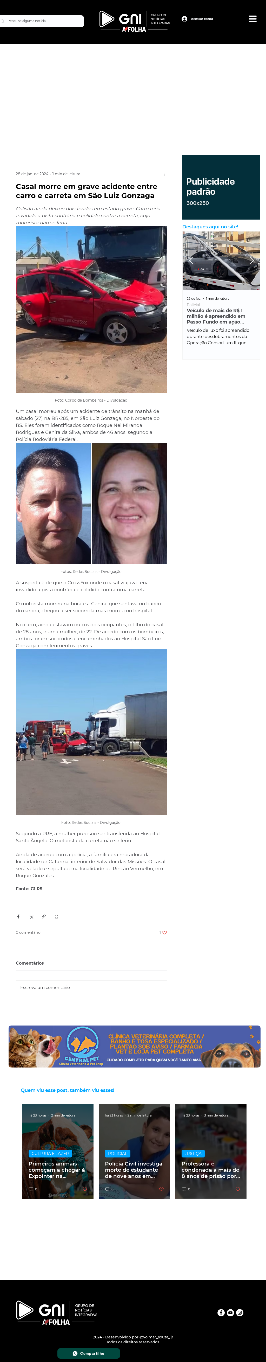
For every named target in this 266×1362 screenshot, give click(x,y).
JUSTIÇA (193, 1153)
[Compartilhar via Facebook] (18, 916)
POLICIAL (117, 1153)
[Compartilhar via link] (43, 916)
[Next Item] (251, 261)
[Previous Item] (191, 261)
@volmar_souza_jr (156, 1337)
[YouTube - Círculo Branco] (230, 1312)
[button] (253, 19)
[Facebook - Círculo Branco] (221, 1312)
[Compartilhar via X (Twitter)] (31, 916)
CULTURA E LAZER (50, 1153)
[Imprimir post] (56, 916)
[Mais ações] (164, 174)
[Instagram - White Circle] (239, 1312)
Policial (193, 305)
